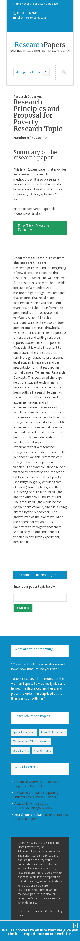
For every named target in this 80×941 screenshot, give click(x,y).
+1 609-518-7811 (27, 13)
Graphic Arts (21, 750)
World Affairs (42, 750)
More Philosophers (53, 732)
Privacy (34, 911)
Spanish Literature (24, 732)
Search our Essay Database (41, 4)
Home (17, 4)
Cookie (49, 911)
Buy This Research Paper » (35, 227)
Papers (40, 44)
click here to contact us (32, 18)
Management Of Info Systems (31, 741)
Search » (23, 608)
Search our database (29, 814)
